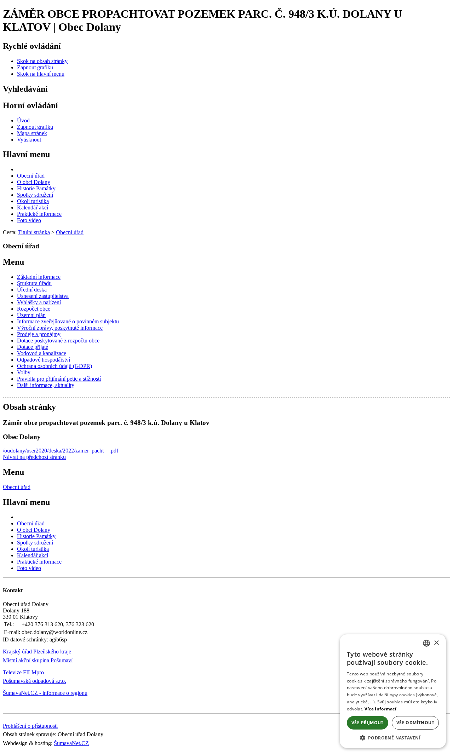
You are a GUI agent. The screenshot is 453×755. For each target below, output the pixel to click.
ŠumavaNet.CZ (71, 743)
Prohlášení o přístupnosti (30, 726)
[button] (393, 737)
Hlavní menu (26, 154)
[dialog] (393, 691)
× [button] (436, 643)
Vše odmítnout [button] (415, 723)
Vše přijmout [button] (367, 723)
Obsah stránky (29, 406)
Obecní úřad (16, 487)
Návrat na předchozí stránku (34, 457)
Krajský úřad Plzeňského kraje (37, 652)
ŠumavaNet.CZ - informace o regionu (45, 693)
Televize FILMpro (23, 672)
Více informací (380, 709)
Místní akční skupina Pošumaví (38, 660)
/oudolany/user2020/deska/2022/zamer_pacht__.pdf (60, 451)
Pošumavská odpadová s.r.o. (34, 681)
